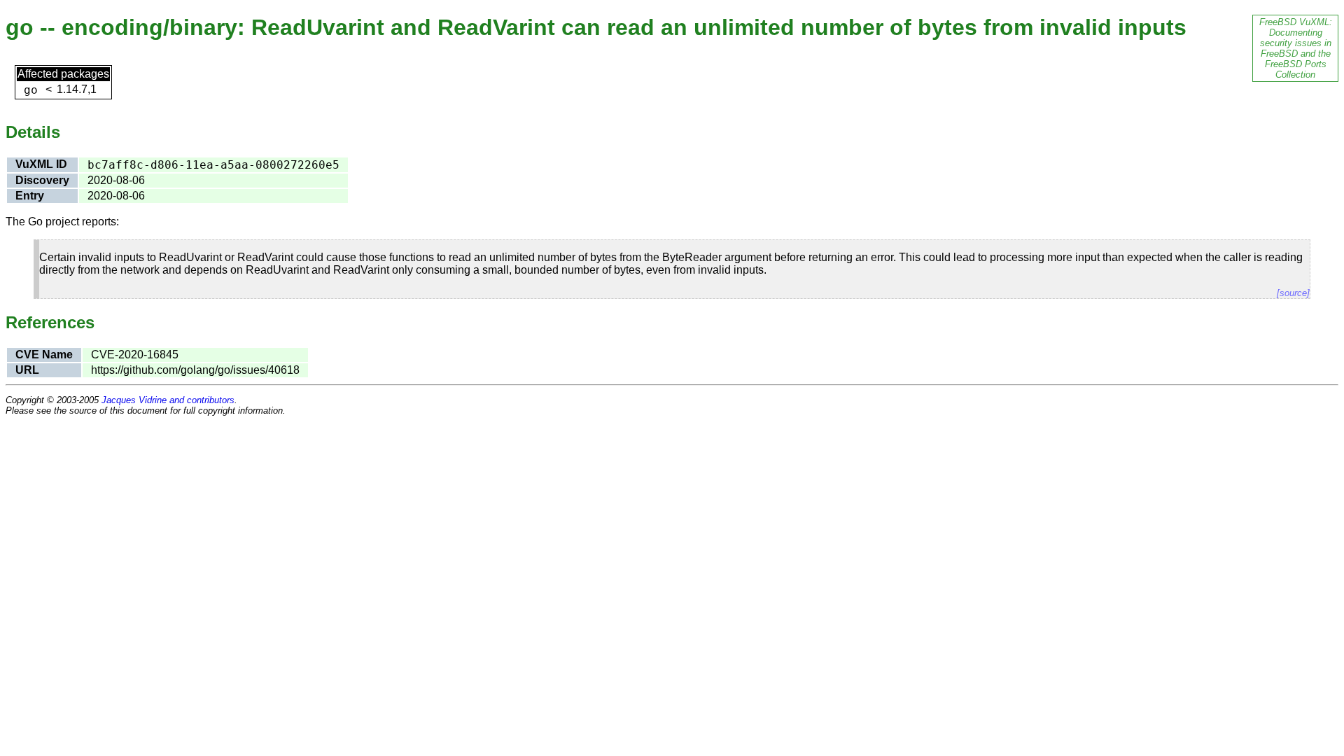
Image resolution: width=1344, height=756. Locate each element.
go (31, 90)
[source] (1293, 293)
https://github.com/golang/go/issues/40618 (195, 370)
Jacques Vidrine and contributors (168, 400)
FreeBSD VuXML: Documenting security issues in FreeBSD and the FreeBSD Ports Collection (1295, 48)
